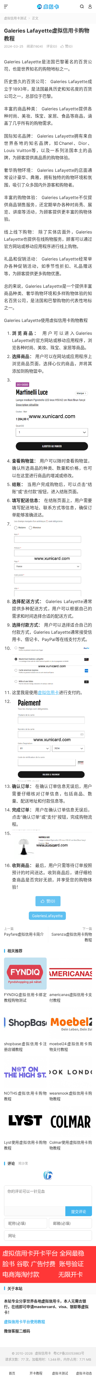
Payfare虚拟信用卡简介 (24, 934)
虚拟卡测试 (60, 1373)
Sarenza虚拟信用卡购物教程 (71, 937)
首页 (12, 1373)
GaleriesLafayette (47, 915)
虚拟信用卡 (48, 6)
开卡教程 (36, 1373)
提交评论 (78, 1211)
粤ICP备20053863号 (68, 1353)
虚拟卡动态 (84, 1373)
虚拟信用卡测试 (15, 18)
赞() (67, 46)
